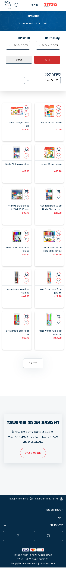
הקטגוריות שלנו (54, 510)
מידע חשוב (56, 525)
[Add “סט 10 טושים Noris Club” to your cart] (26, 149)
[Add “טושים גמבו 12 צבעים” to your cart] (58, 149)
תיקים (59, 517)
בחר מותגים (21, 45)
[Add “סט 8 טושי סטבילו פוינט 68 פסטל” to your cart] (58, 316)
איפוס (19, 59)
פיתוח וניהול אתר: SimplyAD (24, 563)
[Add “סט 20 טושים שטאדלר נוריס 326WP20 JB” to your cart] (26, 191)
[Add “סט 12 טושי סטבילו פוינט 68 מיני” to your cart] (26, 233)
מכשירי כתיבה (31, 23)
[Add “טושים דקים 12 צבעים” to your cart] (58, 108)
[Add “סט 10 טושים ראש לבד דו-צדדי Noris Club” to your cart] (58, 191)
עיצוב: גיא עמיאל (47, 563)
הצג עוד (33, 363)
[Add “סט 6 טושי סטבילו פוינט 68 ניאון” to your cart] (58, 274)
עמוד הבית (43, 23)
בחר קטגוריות (50, 45)
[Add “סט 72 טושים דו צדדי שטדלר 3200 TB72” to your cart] (58, 233)
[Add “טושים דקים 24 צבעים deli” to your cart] (26, 108)
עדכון (47, 59)
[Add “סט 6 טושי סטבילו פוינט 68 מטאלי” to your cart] (26, 274)
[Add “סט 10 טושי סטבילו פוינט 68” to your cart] (26, 316)
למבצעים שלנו (33, 453)
